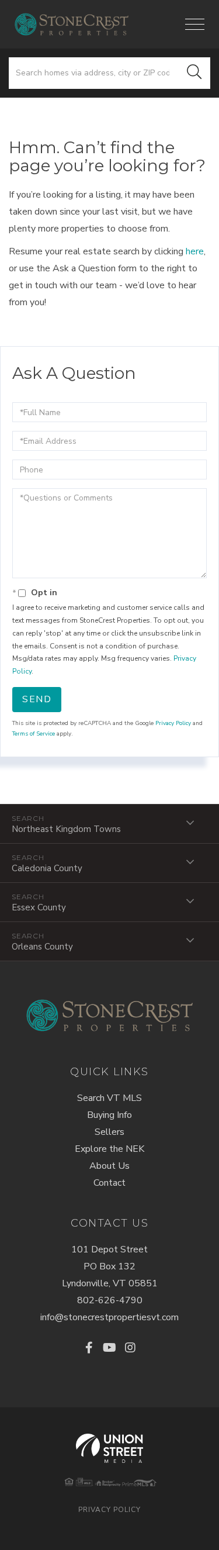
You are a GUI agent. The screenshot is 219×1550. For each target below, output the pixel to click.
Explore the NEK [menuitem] (109, 1148)
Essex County (39, 907)
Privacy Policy (173, 723)
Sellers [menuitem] (109, 1132)
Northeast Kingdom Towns (66, 829)
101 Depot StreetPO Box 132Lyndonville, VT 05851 (110, 1266)
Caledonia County (47, 868)
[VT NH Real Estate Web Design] (109, 1448)
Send (36, 699)
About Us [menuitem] (109, 1165)
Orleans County (42, 946)
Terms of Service (33, 734)
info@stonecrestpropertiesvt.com (109, 1317)
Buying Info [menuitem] (109, 1115)
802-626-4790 (109, 1300)
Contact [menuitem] (109, 1182)
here (195, 251)
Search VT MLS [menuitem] (109, 1098)
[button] (194, 73)
